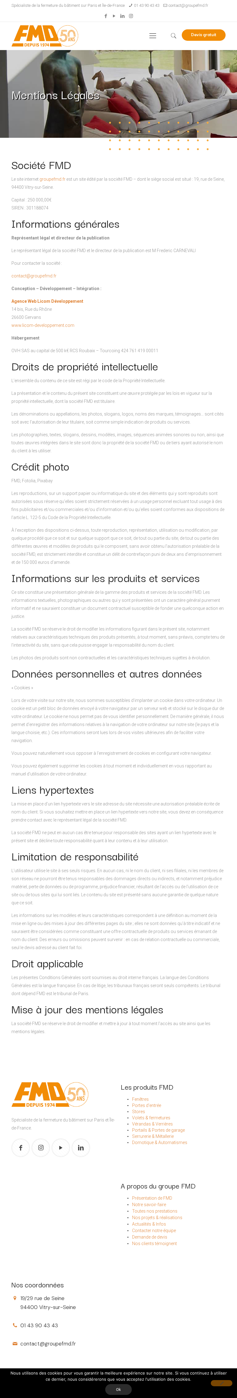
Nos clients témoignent (154, 1243)
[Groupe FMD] (44, 36)
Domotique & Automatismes (159, 1142)
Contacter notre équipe (154, 1230)
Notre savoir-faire (149, 1204)
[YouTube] (114, 16)
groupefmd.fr (52, 179)
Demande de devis (149, 1237)
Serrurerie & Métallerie (153, 1136)
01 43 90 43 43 (146, 5)
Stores (138, 1111)
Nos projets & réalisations (157, 1217)
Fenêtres (140, 1099)
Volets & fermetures (151, 1117)
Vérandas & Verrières (152, 1123)
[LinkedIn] (122, 16)
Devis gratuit (203, 34)
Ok (118, 1389)
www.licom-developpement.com (42, 325)
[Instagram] (131, 16)
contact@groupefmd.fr (188, 5)
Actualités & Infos (149, 1224)
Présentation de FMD (152, 1198)
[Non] (221, 1383)
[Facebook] (106, 16)
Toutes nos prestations (154, 1211)
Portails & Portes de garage (158, 1130)
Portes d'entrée (146, 1105)
